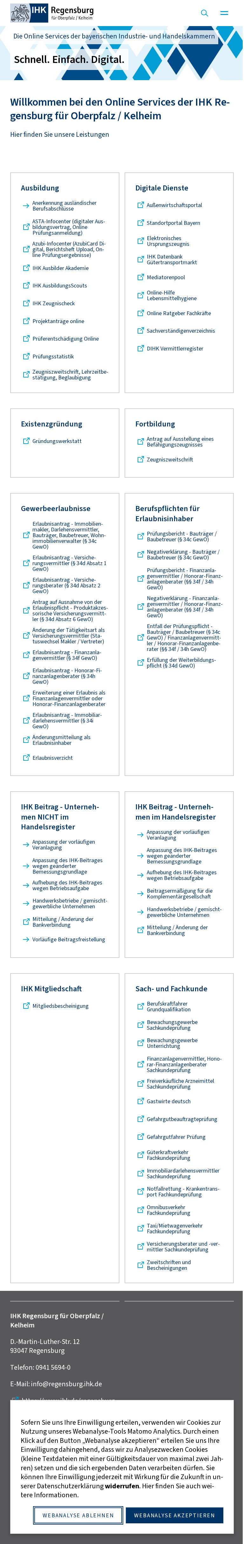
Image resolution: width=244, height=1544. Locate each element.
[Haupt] (224, 13)
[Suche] (205, 13)
